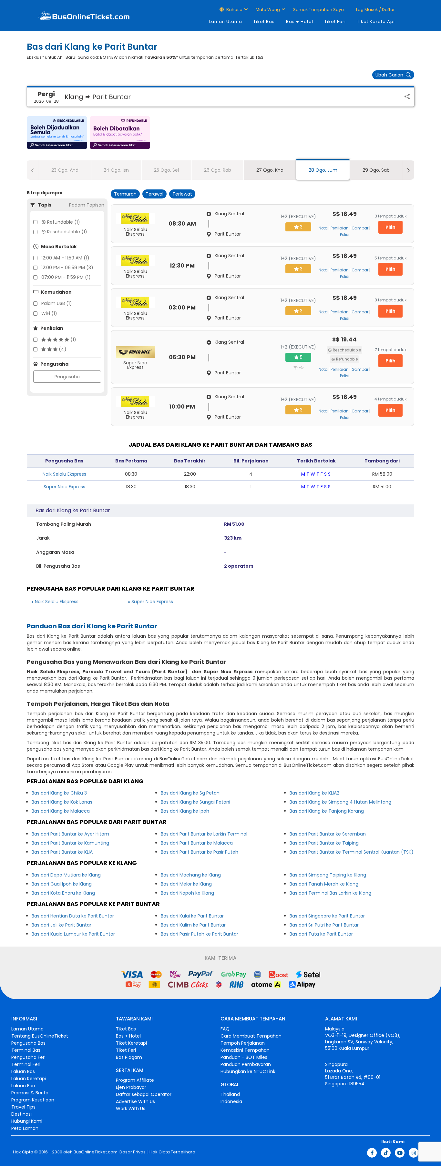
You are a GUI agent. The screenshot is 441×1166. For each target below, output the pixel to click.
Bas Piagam (129, 1057)
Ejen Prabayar (131, 1087)
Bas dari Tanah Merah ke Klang (324, 884)
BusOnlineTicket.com (95, 1152)
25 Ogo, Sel (166, 170)
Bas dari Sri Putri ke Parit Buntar (324, 925)
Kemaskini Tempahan (245, 1050)
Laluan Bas (23, 1071)
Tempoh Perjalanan (243, 1043)
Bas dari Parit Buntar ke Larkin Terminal (204, 834)
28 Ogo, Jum (323, 170)
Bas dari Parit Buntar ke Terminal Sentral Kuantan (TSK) (352, 852)
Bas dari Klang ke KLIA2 (314, 793)
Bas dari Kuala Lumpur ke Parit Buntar (73, 934)
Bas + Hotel (299, 21)
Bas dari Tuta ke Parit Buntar (321, 934)
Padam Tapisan (86, 205)
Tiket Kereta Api (376, 21)
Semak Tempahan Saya (318, 9)
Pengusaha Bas (28, 1043)
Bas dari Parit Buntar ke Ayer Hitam (70, 834)
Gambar (360, 228)
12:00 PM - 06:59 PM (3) (67, 267)
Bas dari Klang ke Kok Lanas (62, 802)
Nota (323, 228)
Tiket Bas (264, 21)
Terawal (154, 194)
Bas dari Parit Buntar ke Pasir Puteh (199, 852)
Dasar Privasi (132, 1152)
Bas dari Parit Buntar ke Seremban (328, 834)
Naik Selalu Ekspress (64, 474)
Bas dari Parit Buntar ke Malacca (197, 843)
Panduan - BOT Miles (244, 1057)
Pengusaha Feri (28, 1057)
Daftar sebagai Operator (143, 1094)
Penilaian (340, 228)
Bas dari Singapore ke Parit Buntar (327, 916)
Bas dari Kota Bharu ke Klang (63, 893)
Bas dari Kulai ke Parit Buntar (192, 916)
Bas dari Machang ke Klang (191, 875)
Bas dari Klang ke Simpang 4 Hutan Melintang (340, 802)
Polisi (344, 234)
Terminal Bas (25, 1050)
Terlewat (182, 194)
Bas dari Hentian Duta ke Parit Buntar (73, 916)
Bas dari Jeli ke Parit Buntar (61, 925)
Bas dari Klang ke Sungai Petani (195, 802)
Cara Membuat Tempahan (251, 1036)
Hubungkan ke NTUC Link (248, 1071)
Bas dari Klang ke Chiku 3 (59, 793)
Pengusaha (67, 376)
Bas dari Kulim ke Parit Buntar (193, 925)
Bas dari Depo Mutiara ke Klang (66, 875)
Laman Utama (225, 21)
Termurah (125, 194)
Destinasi (21, 1114)
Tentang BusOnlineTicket (39, 1036)
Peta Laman (24, 1128)
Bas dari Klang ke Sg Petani (191, 793)
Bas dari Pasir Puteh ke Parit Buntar (199, 934)
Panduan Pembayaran (246, 1064)
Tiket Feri (335, 21)
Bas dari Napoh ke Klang (187, 893)
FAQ (225, 1029)
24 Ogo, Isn (116, 170)
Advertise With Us (135, 1101)
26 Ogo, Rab (217, 170)
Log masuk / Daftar (375, 9)
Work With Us (130, 1108)
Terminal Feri (25, 1064)
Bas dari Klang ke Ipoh (185, 811)
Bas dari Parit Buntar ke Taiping (324, 843)
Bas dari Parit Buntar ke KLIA (62, 852)
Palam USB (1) (56, 303)
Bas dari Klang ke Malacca (61, 811)
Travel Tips (23, 1107)
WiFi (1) (49, 313)
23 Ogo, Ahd (64, 170)
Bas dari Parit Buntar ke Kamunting (70, 843)
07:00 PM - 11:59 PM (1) (66, 277)
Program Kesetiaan (32, 1100)
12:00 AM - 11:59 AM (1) (65, 258)
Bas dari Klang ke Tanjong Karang (327, 811)
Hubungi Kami (26, 1121)
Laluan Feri (23, 1085)
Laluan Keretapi (28, 1078)
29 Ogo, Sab (376, 170)
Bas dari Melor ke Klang (186, 884)
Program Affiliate (135, 1080)
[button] (57, 132)
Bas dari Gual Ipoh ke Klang (62, 884)
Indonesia (231, 1101)
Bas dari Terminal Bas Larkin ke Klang (330, 893)
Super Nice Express (64, 486)
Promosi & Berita (29, 1093)
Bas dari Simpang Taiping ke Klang (328, 875)
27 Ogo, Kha (269, 170)
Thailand (230, 1094)
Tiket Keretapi (131, 1043)
